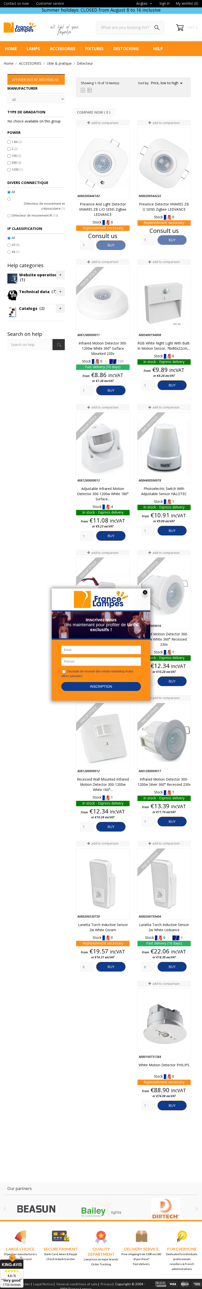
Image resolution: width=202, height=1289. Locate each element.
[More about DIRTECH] (121, 1208)
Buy (110, 245)
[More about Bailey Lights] (56, 1208)
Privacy (106, 1284)
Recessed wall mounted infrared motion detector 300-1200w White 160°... (103, 784)
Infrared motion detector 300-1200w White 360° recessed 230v (164, 639)
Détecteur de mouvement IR (35, 215)
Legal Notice (43, 1284)
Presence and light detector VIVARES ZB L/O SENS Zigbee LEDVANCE (102, 209)
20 (15, 245)
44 (15, 252)
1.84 (17, 142)
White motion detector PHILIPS (164, 1065)
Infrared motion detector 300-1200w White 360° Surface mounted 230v (103, 348)
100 (16, 156)
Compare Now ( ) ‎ (94, 112)
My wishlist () (187, 3)
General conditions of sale (76, 1284)
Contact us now (16, 3)
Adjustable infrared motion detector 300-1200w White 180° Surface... (103, 493)
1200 (17, 169)
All (13, 192)
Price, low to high (167, 83)
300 (16, 163)
